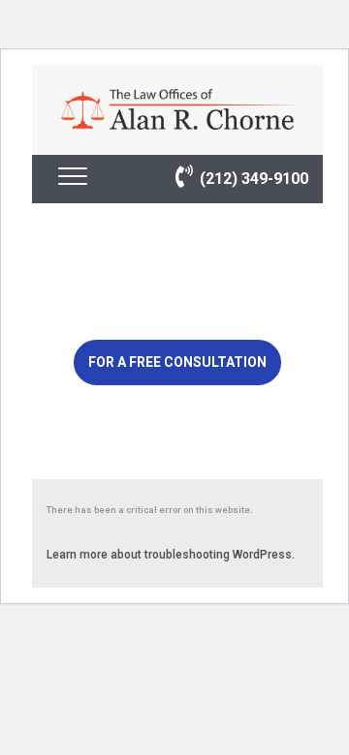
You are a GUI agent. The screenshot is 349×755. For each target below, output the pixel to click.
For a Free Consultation (177, 362)
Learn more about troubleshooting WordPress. (171, 554)
